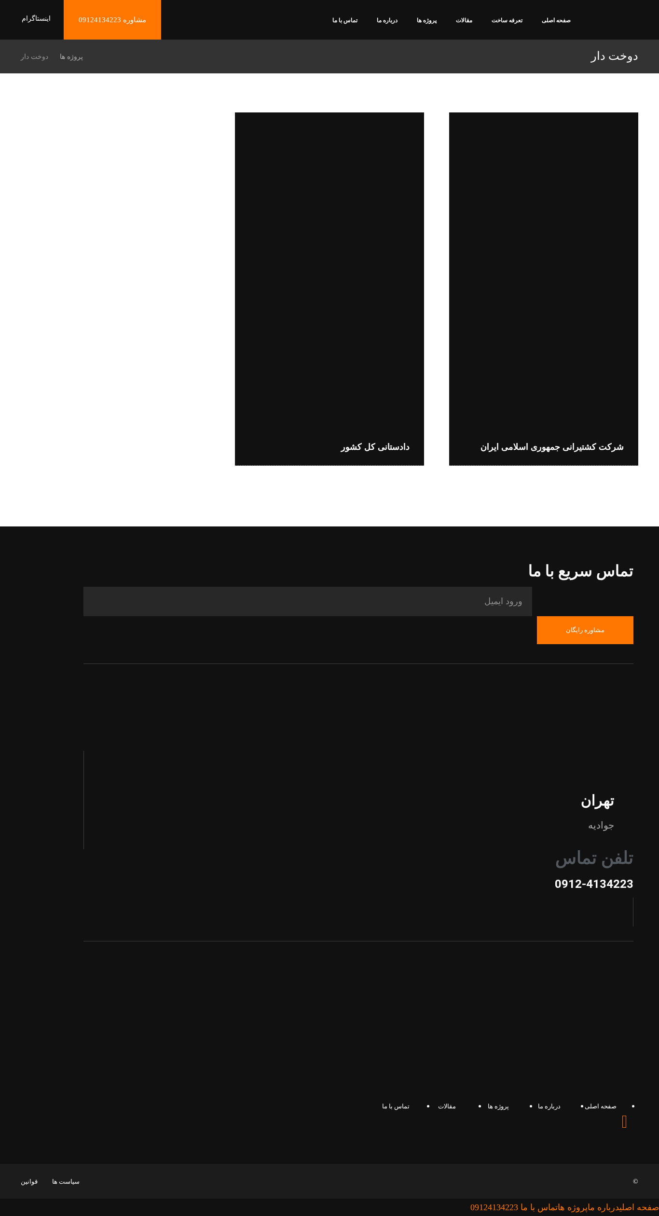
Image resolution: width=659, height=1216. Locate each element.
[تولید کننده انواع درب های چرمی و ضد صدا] (614, 24)
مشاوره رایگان (585, 630)
